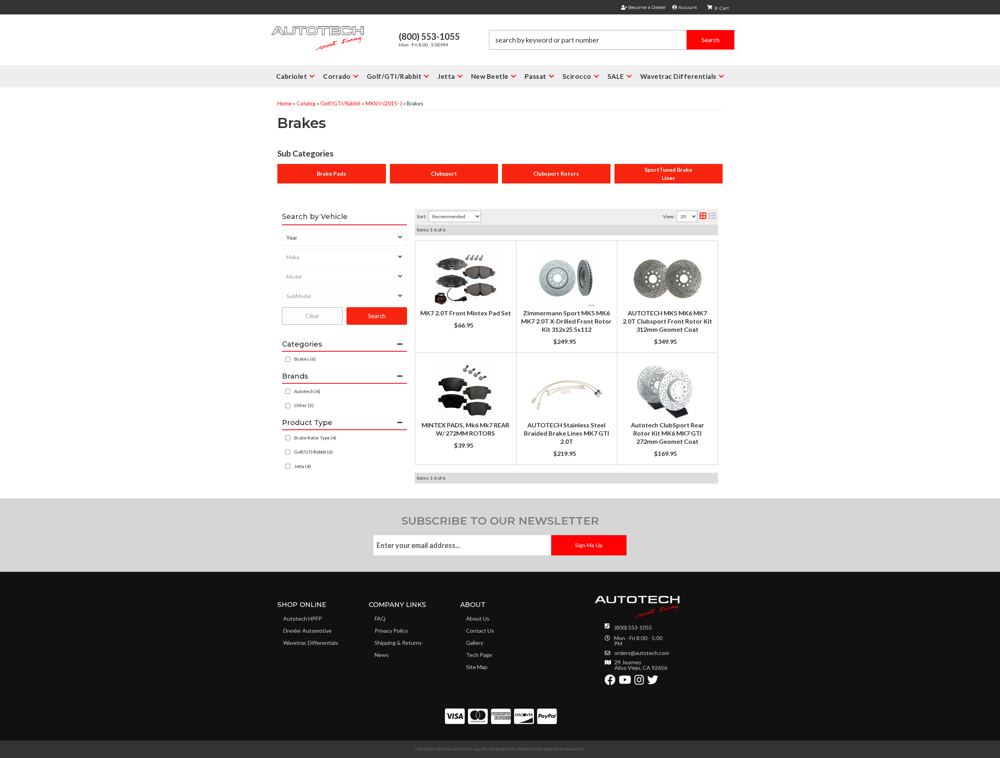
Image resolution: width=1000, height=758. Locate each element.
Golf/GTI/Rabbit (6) (313, 452)
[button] (611, 40)
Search (377, 315)
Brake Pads (331, 173)
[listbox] (344, 237)
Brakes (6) (305, 359)
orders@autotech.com (641, 653)
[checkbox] (287, 391)
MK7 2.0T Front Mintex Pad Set (465, 313)
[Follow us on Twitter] (652, 681)
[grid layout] (703, 216)
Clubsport (444, 173)
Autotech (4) (307, 391)
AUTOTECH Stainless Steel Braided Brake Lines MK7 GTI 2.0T (566, 433)
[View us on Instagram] (639, 681)
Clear (312, 315)
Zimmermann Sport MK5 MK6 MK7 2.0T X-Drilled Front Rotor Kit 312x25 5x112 (566, 321)
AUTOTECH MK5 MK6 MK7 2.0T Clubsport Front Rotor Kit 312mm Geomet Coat (667, 321)
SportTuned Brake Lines (668, 173)
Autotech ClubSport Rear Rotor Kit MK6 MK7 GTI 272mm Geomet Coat (667, 433)
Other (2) (304, 405)
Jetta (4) (302, 466)
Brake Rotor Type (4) (315, 438)
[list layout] (712, 216)
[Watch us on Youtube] (625, 681)
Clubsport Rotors (556, 173)
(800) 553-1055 (633, 627)
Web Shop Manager (563, 749)
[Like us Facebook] (610, 681)
